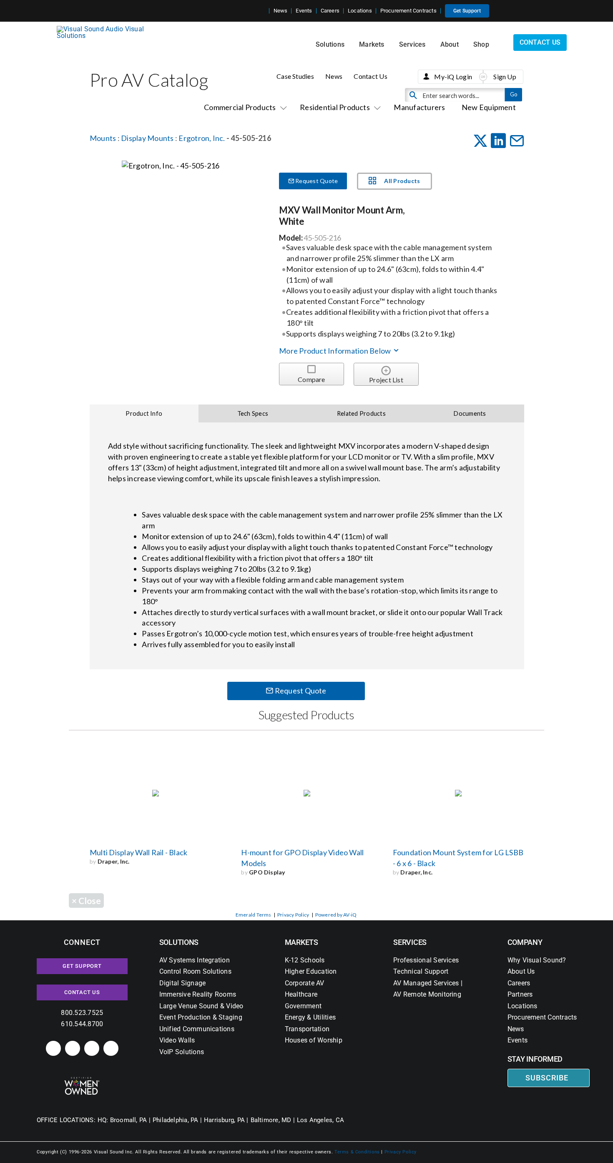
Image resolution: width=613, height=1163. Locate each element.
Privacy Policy (293, 915)
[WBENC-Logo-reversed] (82, 1080)
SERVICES (410, 942)
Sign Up (504, 76)
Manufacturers (419, 107)
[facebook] (72, 1048)
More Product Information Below (335, 350)
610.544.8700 (82, 1024)
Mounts (103, 138)
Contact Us (370, 76)
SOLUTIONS (179, 942)
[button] (263, 11)
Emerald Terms (253, 915)
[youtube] (110, 1048)
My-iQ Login (453, 76)
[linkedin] (53, 1048)
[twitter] (91, 1048)
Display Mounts (147, 138)
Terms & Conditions (357, 1152)
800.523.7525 (82, 1013)
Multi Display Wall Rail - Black (138, 852)
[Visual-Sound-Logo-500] (104, 29)
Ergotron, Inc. (201, 138)
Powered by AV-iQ (336, 915)
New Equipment (489, 107)
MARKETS (301, 942)
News (333, 76)
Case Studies (295, 76)
